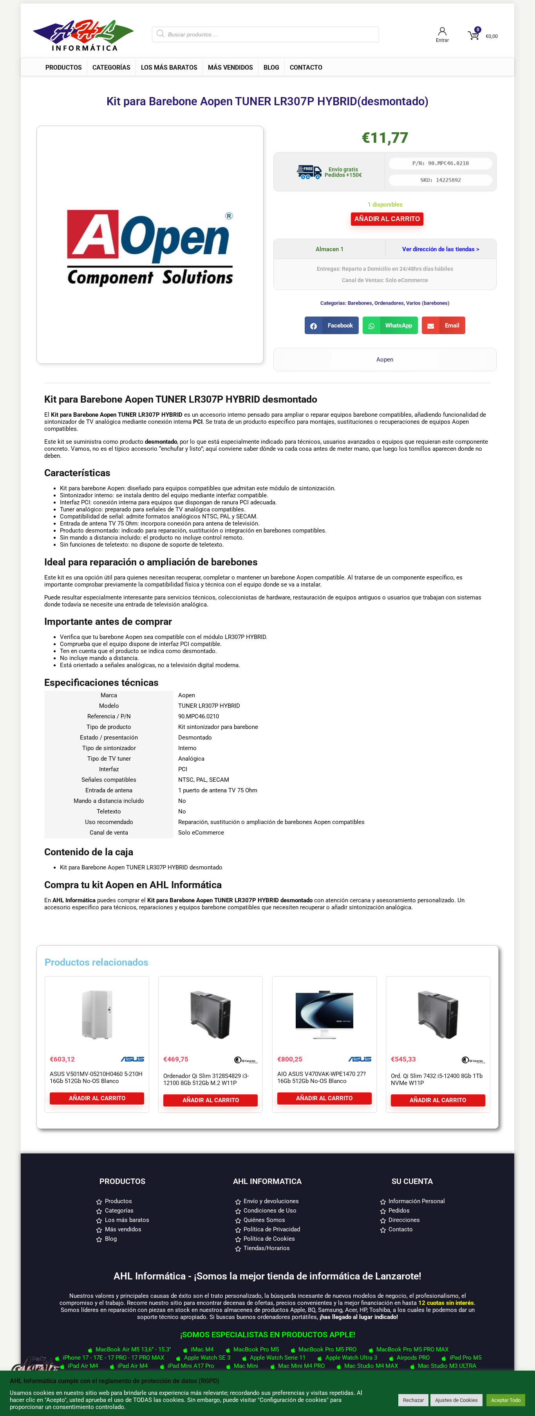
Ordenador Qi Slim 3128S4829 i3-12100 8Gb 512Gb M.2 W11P (206, 1079)
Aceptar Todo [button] (506, 1400)
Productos (63, 67)
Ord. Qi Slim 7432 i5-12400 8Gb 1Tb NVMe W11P (437, 1079)
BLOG (271, 67)
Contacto (306, 67)
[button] (332, 325)
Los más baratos (169, 67)
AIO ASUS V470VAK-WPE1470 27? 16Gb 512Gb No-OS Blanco (321, 1078)
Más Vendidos (230, 67)
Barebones (360, 303)
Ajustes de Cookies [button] (456, 1400)
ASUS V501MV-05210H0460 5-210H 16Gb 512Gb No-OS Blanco (96, 1078)
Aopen (384, 359)
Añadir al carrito (387, 219)
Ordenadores (389, 303)
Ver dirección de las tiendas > (440, 249)
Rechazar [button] (413, 1400)
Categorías (111, 67)
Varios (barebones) (428, 303)
